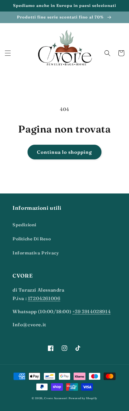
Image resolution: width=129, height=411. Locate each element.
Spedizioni (24, 225)
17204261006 (44, 298)
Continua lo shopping (64, 152)
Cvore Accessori (56, 398)
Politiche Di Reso (32, 239)
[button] (8, 53)
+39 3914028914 (91, 311)
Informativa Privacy (36, 253)
